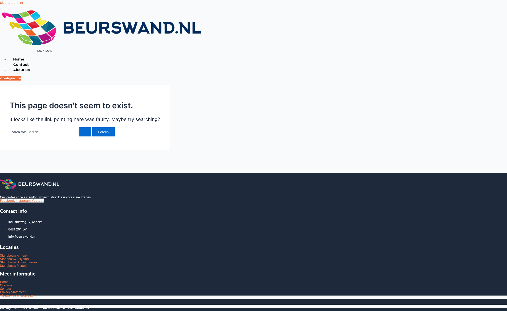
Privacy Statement (13, 292)
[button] (45, 51)
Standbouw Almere (13, 255)
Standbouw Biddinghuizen (18, 262)
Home (4, 282)
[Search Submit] (85, 131)
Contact (5, 289)
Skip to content (11, 3)
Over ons (6, 285)
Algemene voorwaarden (16, 295)
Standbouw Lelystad (14, 259)
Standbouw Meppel (13, 266)
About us (21, 69)
